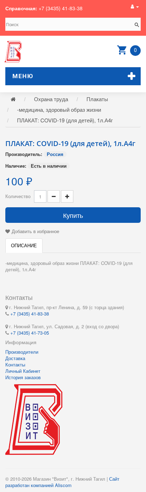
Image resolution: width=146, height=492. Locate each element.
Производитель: (23, 154)
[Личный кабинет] (135, 6)
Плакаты (97, 99)
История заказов (23, 377)
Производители (21, 351)
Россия (55, 154)
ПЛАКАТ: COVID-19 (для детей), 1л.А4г (65, 120)
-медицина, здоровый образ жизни (59, 109)
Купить (73, 215)
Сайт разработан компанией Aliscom (62, 481)
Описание (24, 245)
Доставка (15, 358)
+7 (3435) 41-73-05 (29, 332)
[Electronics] (13, 51)
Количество (17, 196)
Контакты (15, 364)
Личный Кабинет (22, 370)
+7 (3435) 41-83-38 (61, 8)
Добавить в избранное (35, 231)
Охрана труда (51, 99)
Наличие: (15, 166)
